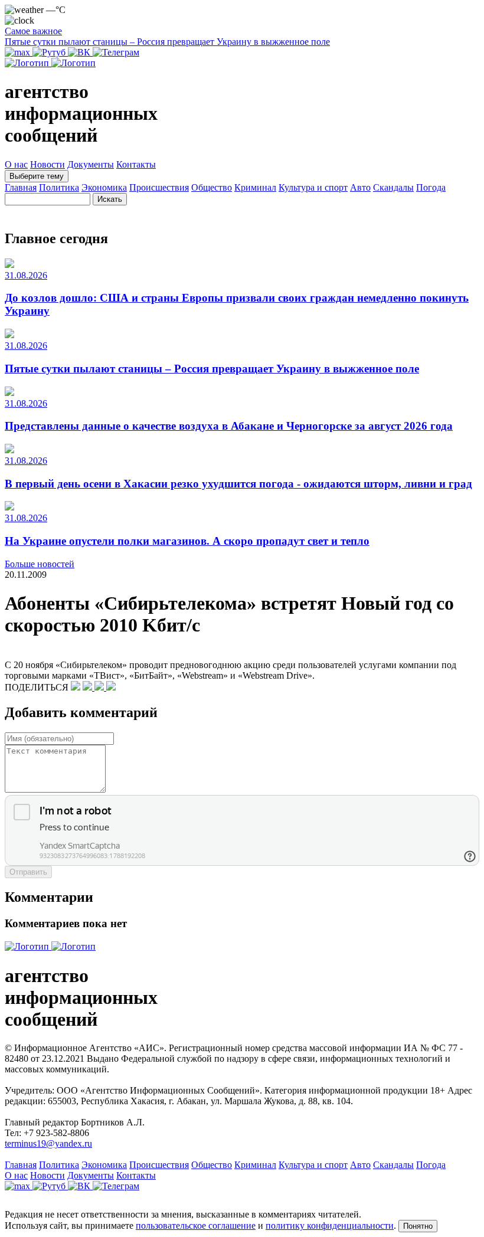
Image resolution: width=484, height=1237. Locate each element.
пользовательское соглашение (196, 1225)
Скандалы (393, 187)
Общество (211, 187)
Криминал (255, 187)
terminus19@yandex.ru (48, 1143)
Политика (59, 187)
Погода (431, 187)
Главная (21, 187)
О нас (16, 164)
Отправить (28, 872)
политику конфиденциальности (330, 1225)
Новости (47, 164)
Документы (90, 164)
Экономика (104, 187)
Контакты (136, 164)
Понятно (418, 1226)
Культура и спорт (313, 187)
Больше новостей (39, 564)
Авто (360, 187)
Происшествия (159, 187)
